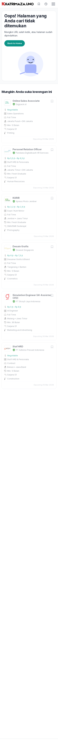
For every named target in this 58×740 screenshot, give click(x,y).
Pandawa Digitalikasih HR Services (32, 153)
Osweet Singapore (25, 250)
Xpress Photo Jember (26, 201)
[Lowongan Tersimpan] (39, 4)
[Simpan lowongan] (52, 101)
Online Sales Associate (26, 100)
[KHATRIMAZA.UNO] (18, 4)
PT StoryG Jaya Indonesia (28, 301)
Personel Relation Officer (27, 149)
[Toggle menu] (53, 4)
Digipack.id (21, 104)
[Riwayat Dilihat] (46, 4)
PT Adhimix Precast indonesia (30, 350)
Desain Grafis (21, 246)
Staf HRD (18, 346)
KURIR (16, 197)
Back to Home (14, 43)
